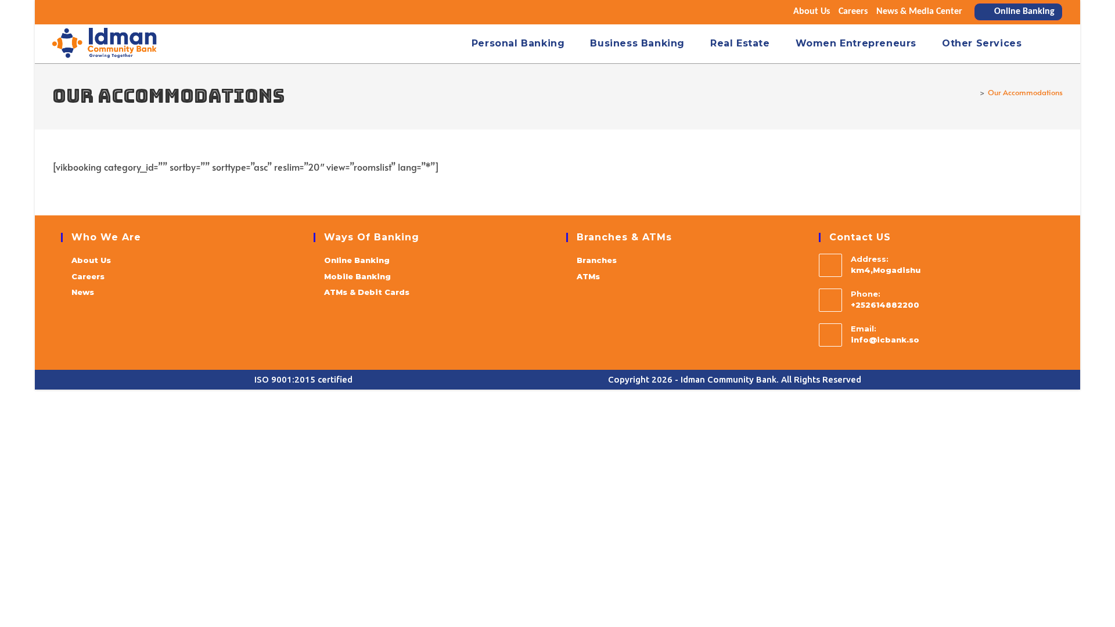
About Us (811, 11)
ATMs (588, 276)
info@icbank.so (885, 339)
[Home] (973, 92)
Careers (853, 11)
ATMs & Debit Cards (366, 292)
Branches (597, 260)
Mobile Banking (357, 276)
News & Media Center (919, 11)
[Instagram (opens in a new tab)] (86, 12)
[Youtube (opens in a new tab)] (101, 12)
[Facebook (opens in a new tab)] (71, 12)
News (82, 292)
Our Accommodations (1025, 92)
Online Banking (357, 260)
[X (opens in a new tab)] (58, 12)
